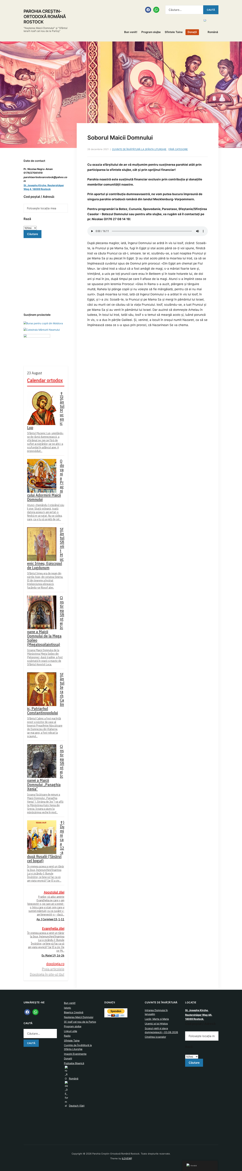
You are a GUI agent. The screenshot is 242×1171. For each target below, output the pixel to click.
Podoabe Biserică (74, 1063)
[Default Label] (156, 9)
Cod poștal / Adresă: (39, 197)
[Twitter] (35, 1011)
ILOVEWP (127, 1158)
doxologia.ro (55, 963)
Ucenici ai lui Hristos (156, 1023)
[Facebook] (148, 9)
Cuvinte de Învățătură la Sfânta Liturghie (139, 149)
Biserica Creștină (73, 1012)
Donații (192, 32)
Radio (67, 1035)
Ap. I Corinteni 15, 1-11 (50, 919)
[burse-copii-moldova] (43, 322)
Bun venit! (130, 32)
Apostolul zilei (54, 892)
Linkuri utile (70, 1031)
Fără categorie (178, 149)
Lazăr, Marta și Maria (157, 1018)
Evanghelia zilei (53, 928)
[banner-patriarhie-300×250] (42, 329)
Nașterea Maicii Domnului (78, 1017)
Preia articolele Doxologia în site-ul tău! (47, 972)
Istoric (67, 1007)
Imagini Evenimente (75, 1053)
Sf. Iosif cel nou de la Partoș (80, 1021)
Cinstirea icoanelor (155, 1036)
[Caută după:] (184, 9)
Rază (27, 219)
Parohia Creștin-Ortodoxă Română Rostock (45, 16)
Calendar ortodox (45, 380)
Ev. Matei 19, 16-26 (53, 955)
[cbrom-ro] (37, 347)
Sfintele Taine (174, 32)
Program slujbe (151, 32)
